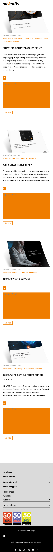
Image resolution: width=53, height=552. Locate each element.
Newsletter (38, 542)
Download (21, 38)
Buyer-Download (10, 38)
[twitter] (24, 550)
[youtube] (33, 550)
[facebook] (15, 550)
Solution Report (18, 368)
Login (33, 531)
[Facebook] (12, 84)
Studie (45, 38)
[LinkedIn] (5, 84)
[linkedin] (20, 550)
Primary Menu (48, 4)
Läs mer (8, 112)
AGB (12, 542)
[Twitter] (16, 84)
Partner (6, 499)
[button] (4, 78)
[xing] (38, 550)
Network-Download (34, 38)
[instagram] (29, 550)
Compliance (28, 542)
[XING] (8, 84)
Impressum (20, 542)
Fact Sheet (15, 158)
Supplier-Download (11, 41)
